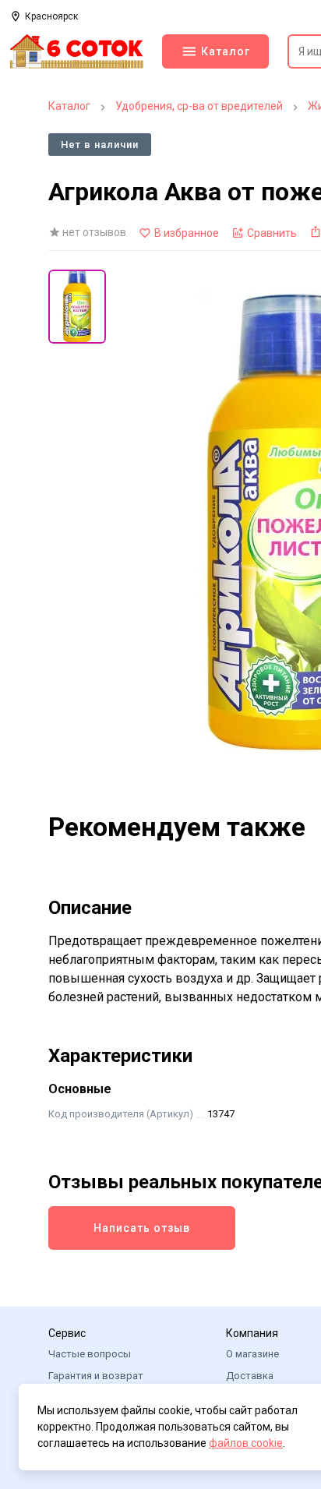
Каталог (69, 106)
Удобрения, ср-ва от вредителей (199, 106)
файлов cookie (246, 1443)
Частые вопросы (89, 1354)
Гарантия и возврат (95, 1375)
